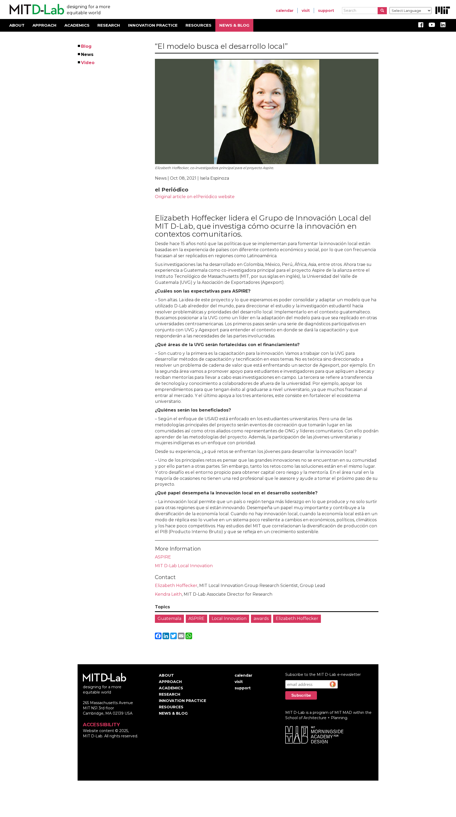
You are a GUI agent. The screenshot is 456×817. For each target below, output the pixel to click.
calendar (284, 10)
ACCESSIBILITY (101, 725)
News (87, 54)
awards (261, 618)
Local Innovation (229, 618)
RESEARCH (108, 25)
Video (88, 62)
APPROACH (44, 25)
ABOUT (17, 25)
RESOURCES (198, 25)
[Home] (36, 9)
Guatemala (169, 618)
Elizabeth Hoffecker (176, 585)
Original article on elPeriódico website (195, 196)
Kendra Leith (168, 594)
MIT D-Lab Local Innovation (184, 565)
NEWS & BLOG (234, 25)
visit (306, 10)
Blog (87, 46)
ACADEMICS (76, 25)
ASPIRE (163, 557)
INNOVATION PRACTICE (153, 25)
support (326, 10)
